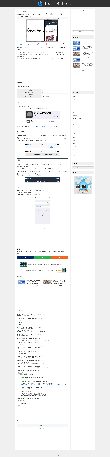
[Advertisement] (42, 69)
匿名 (22, 370)
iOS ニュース (76, 106)
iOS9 (40, 251)
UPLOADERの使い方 (77, 118)
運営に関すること (77, 152)
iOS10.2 (36, 251)
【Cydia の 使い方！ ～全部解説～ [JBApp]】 (41, 126)
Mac (73, 109)
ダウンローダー (76, 127)
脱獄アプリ (20, 253)
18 (57, 18)
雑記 (74, 155)
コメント (19, 405)
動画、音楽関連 (76, 143)
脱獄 (19, 249)
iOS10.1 (31, 251)
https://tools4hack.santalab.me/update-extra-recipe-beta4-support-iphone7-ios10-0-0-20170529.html (43, 384)
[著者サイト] (25, 257)
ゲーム (74, 124)
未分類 (74, 146)
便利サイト (75, 137)
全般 (74, 140)
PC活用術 (75, 115)
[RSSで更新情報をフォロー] (59, 257)
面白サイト (75, 158)
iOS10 (27, 251)
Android (74, 96)
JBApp (49, 251)
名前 (18, 420)
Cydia (19, 251)
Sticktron (44, 94)
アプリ (74, 121)
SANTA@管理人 (27, 381)
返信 (40, 314)
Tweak (59, 251)
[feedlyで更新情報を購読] (42, 257)
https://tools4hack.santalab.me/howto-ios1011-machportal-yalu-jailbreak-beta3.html (37, 367)
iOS (23, 251)
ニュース (75, 130)
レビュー (75, 133)
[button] (92, 32)
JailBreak (44, 251)
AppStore (75, 99)
